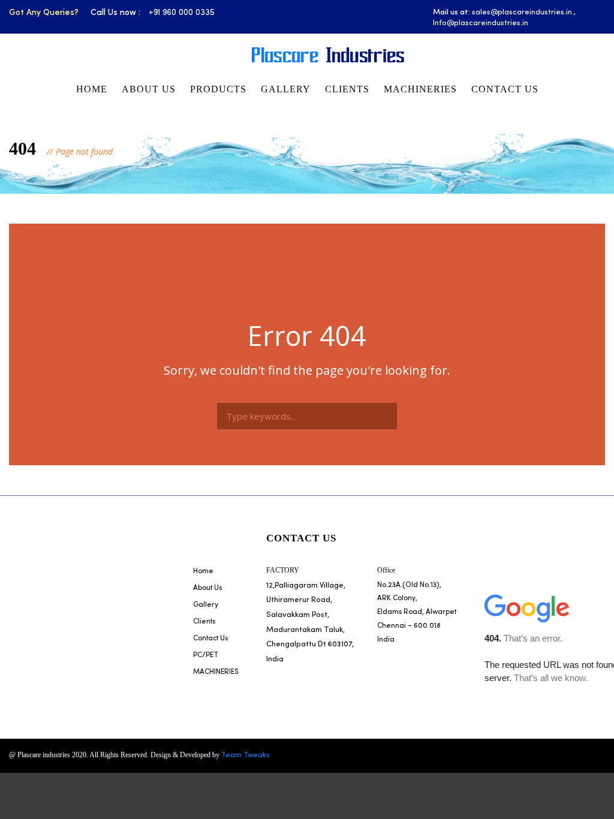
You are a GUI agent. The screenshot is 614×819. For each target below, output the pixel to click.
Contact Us (504, 89)
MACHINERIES (420, 89)
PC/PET (205, 655)
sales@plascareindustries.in (522, 12)
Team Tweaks (245, 755)
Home (91, 89)
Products (218, 89)
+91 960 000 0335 (182, 12)
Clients (347, 89)
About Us (149, 89)
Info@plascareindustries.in (480, 23)
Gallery (286, 89)
